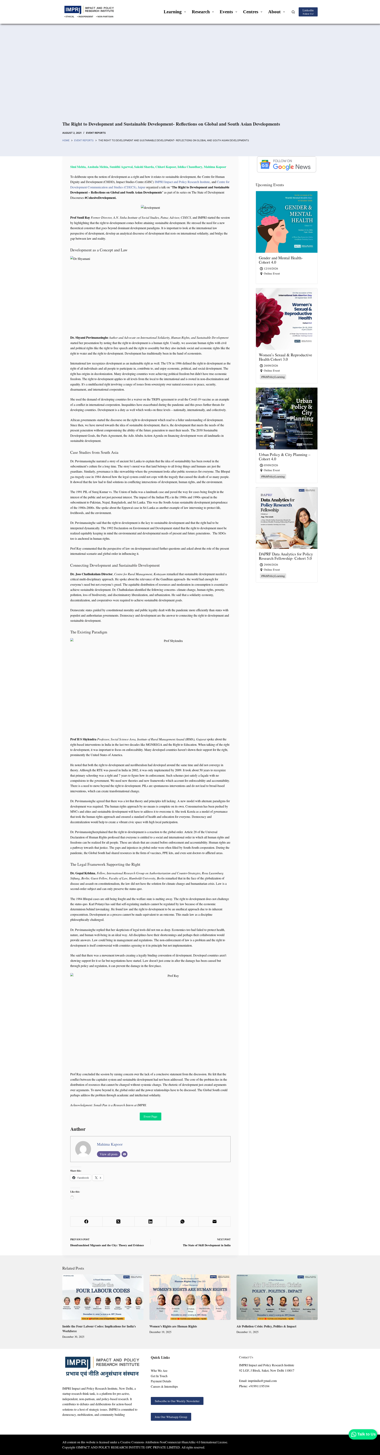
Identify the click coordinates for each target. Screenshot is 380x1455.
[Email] (124, 1154)
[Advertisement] (190, 77)
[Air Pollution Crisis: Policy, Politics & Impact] (277, 1297)
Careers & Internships (164, 1386)
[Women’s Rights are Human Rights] (190, 1297)
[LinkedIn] (151, 1222)
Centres (250, 11)
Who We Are (159, 1370)
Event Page (150, 1116)
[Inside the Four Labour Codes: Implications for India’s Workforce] (102, 1297)
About (274, 11)
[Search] (293, 11)
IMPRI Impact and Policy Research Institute (182, 182)
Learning (173, 11)
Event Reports (96, 132)
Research (201, 11)
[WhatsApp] (182, 1222)
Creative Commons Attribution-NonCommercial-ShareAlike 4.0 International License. (174, 1442)
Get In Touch (159, 1376)
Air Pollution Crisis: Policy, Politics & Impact (266, 1326)
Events (226, 11)
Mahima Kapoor (110, 1144)
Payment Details (161, 1381)
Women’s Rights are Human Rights (173, 1326)
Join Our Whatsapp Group (171, 1417)
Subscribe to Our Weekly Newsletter (177, 1401)
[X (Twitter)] (119, 1222)
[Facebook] (86, 1222)
